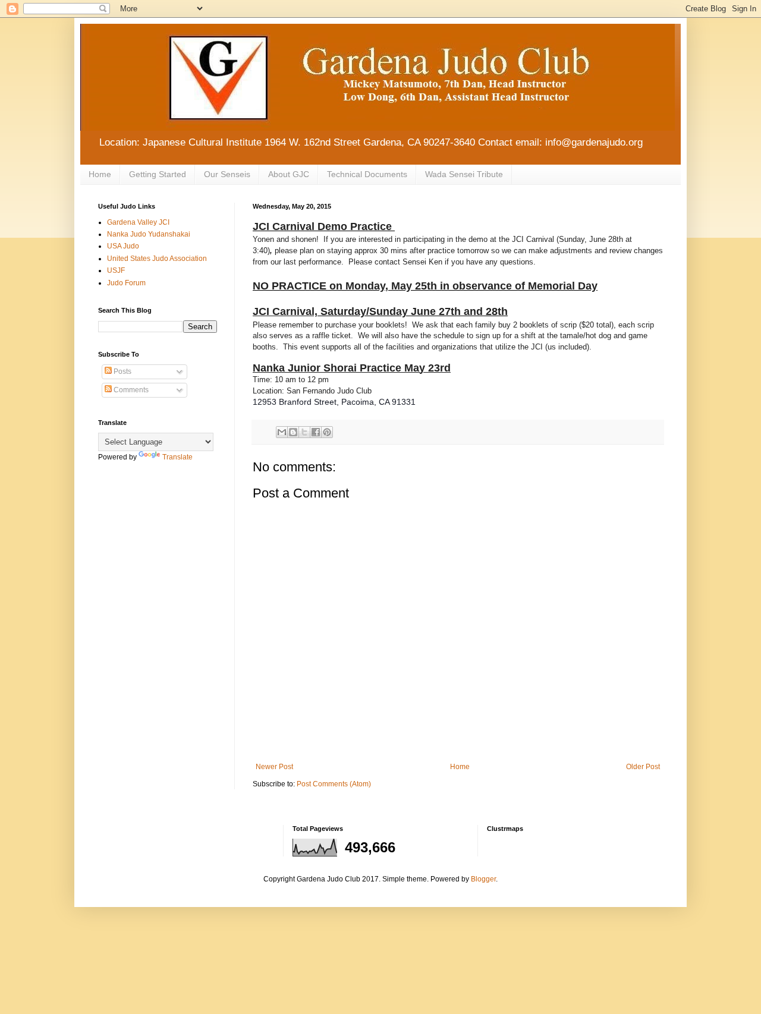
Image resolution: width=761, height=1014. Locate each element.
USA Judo (123, 246)
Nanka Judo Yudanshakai (148, 234)
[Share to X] (304, 432)
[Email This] (282, 432)
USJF (116, 270)
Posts (121, 371)
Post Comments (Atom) (334, 784)
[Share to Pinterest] (327, 432)
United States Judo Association (157, 258)
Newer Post (274, 767)
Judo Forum (126, 283)
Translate (177, 457)
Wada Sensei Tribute (464, 174)
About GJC (288, 174)
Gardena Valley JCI (138, 222)
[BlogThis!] (293, 432)
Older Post (643, 767)
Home (100, 174)
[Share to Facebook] (316, 432)
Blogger (483, 879)
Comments (130, 390)
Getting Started (157, 174)
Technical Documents (367, 174)
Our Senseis (227, 174)
